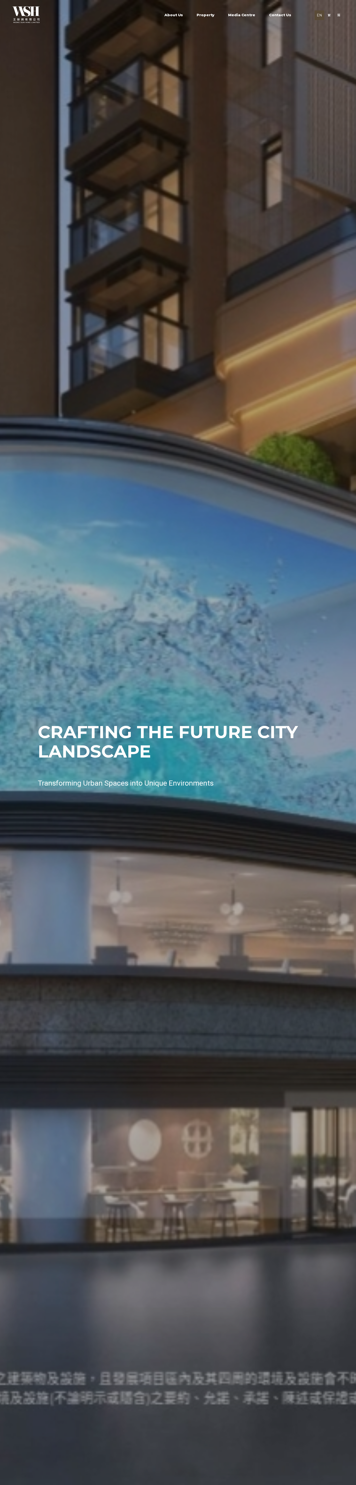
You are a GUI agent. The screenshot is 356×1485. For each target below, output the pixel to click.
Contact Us (280, 15)
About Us (173, 15)
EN (319, 15)
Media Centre (241, 15)
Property (205, 15)
